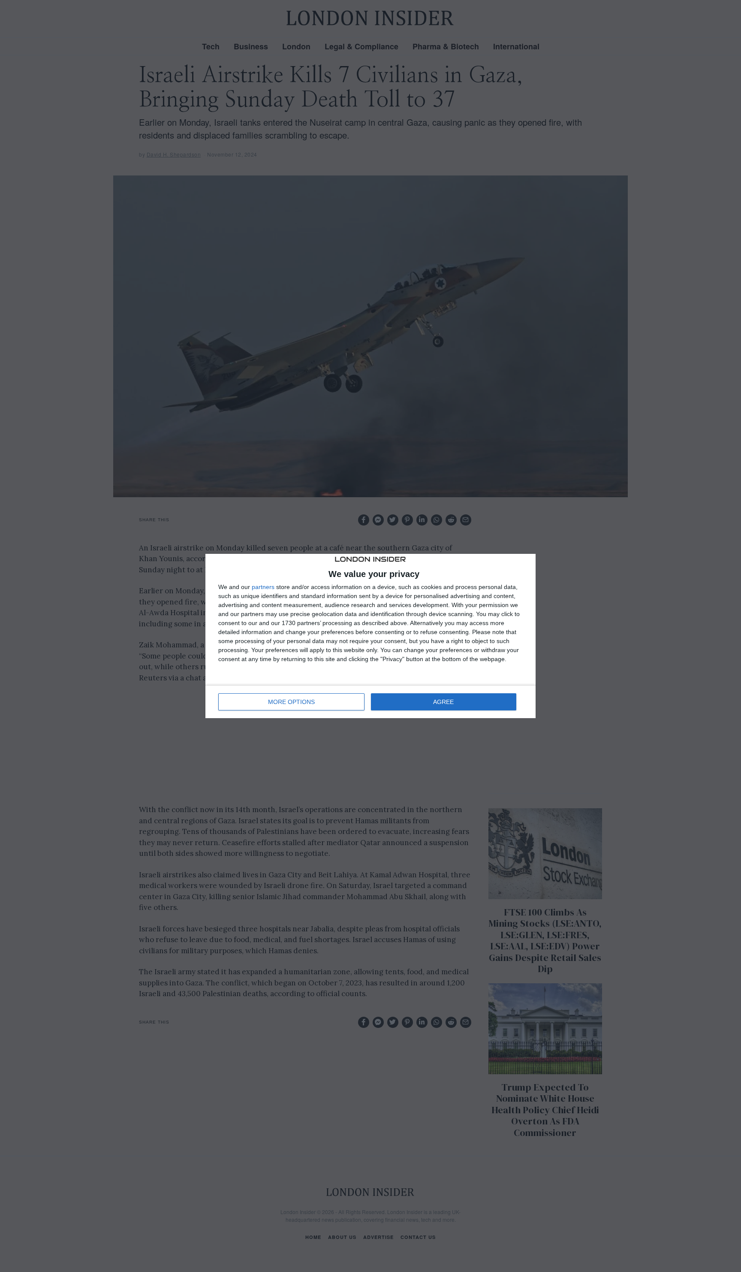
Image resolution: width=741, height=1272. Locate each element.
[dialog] (370, 636)
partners (263, 587)
